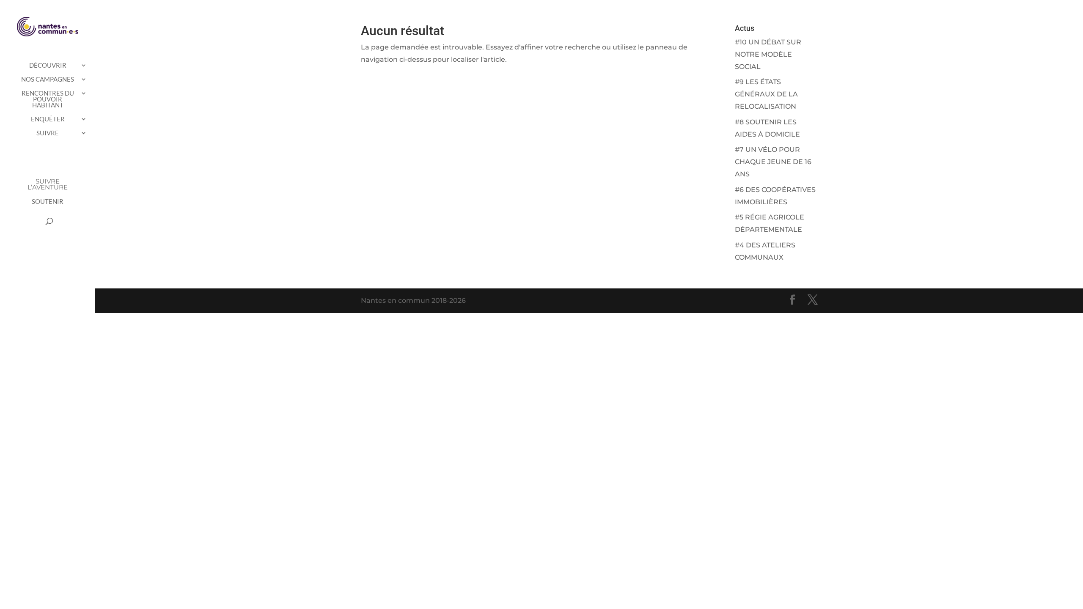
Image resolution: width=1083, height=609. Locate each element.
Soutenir (47, 201)
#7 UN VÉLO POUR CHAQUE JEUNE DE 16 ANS (773, 161)
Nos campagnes (47, 79)
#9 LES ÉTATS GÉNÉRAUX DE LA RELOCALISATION (766, 94)
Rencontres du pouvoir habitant (48, 99)
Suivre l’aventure (47, 184)
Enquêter (48, 119)
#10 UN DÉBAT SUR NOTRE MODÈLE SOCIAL (768, 54)
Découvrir (47, 65)
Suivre (47, 133)
